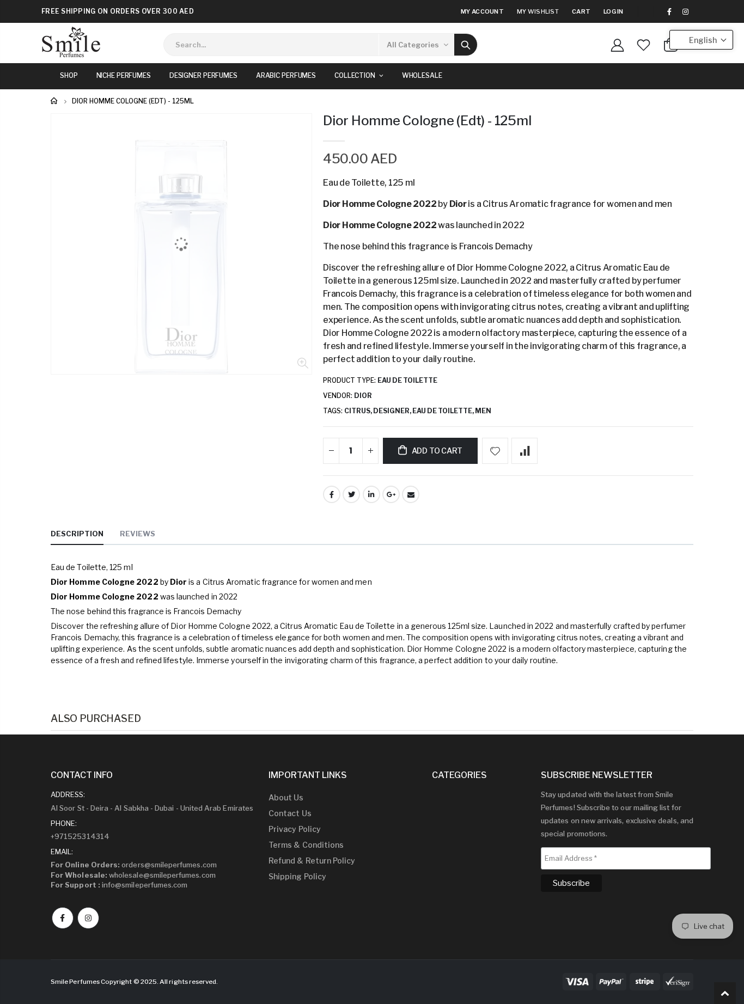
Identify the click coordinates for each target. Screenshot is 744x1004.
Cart (581, 11)
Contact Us (290, 813)
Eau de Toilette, (443, 411)
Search (465, 45)
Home (55, 101)
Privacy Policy (295, 829)
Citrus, (358, 411)
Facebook (331, 494)
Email (410, 494)
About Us (286, 797)
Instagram (88, 918)
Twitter (351, 494)
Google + (391, 494)
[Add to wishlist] (495, 451)
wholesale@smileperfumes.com (133, 875)
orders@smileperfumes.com (134, 864)
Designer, (392, 411)
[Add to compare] (524, 451)
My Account (482, 11)
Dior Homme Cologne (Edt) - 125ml (427, 120)
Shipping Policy (297, 876)
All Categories (413, 44)
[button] (701, 39)
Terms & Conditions (306, 844)
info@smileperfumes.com (119, 884)
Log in (613, 11)
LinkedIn (371, 494)
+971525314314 (80, 836)
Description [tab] (77, 533)
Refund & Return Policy (312, 860)
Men (483, 411)
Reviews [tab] (137, 533)
